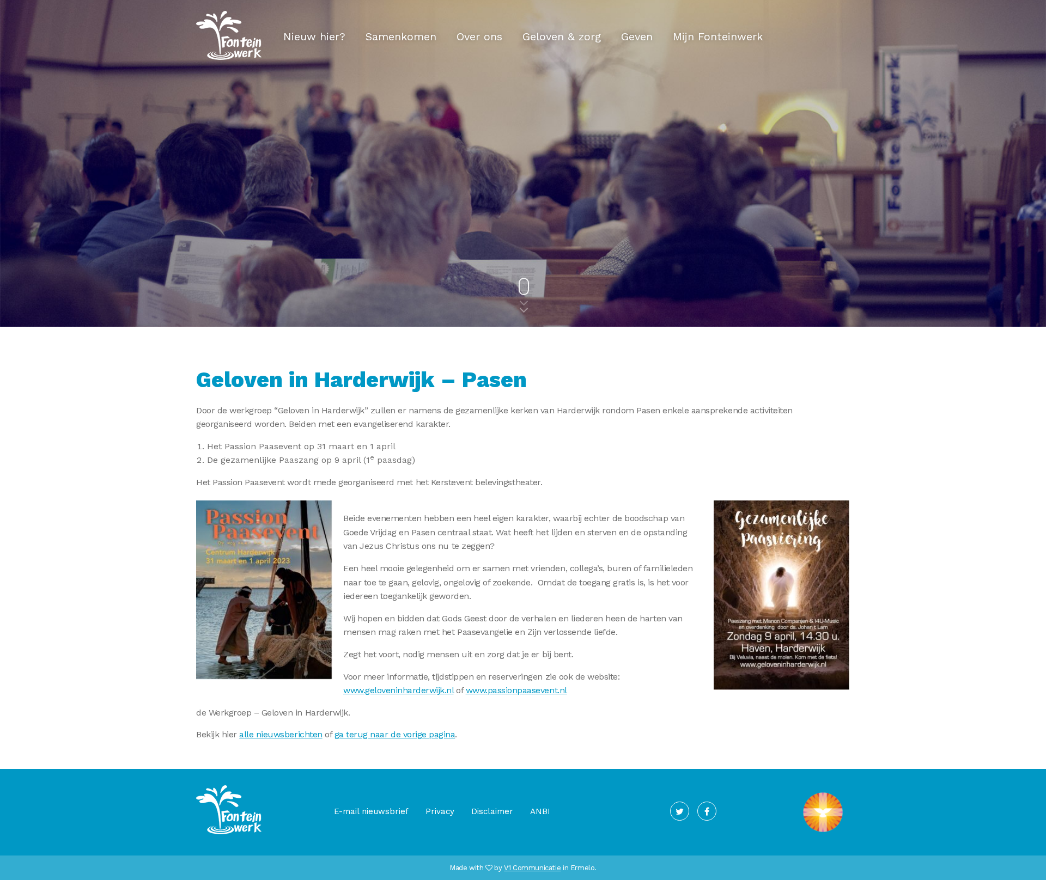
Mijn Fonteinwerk (718, 36)
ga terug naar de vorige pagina (395, 734)
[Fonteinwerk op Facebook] (706, 811)
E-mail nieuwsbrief (371, 811)
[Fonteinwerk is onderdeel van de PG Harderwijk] (823, 832)
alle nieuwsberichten (280, 734)
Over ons (479, 36)
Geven (637, 36)
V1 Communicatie (532, 868)
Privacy (439, 811)
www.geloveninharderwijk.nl (398, 690)
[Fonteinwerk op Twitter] (679, 811)
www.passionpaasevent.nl (516, 690)
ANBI (540, 811)
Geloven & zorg (561, 36)
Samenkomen (401, 36)
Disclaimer (492, 811)
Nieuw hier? (314, 36)
